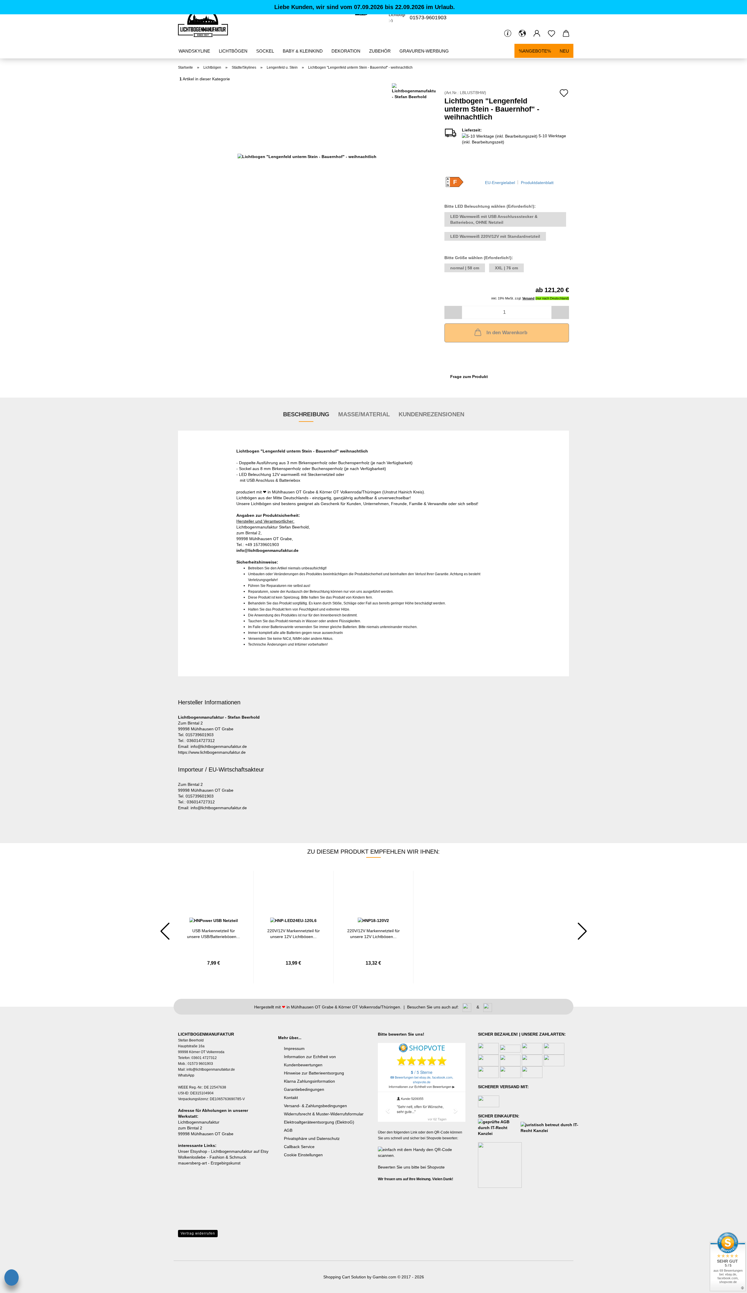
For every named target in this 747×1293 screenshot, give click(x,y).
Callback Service (299, 1146)
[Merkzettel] (551, 33)
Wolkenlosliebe (192, 1157)
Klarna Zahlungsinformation (309, 1081)
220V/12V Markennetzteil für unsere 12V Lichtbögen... (293, 933)
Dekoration (345, 50)
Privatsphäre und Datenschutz (312, 1138)
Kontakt (291, 1097)
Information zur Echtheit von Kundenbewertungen (310, 1060)
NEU (564, 50)
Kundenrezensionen (431, 414)
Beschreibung (306, 414)
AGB (288, 1130)
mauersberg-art (192, 1163)
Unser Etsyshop (192, 1151)
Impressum (294, 1048)
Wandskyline (194, 50)
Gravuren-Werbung (424, 50)
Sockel (265, 50)
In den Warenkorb (506, 332)
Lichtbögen (233, 50)
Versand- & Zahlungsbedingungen (315, 1105)
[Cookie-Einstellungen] (11, 1278)
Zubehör (380, 50)
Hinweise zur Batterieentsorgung (314, 1073)
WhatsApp (186, 1075)
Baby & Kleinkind (303, 50)
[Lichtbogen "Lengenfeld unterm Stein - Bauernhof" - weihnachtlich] (307, 156)
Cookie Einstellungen (303, 1154)
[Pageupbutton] (16, 1262)
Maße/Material (364, 414)
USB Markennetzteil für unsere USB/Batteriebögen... (213, 933)
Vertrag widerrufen (198, 1233)
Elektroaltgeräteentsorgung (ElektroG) (319, 1122)
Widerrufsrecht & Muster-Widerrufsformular (324, 1114)
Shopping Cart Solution (344, 1277)
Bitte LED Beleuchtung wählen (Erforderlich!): (490, 206)
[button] (522, 33)
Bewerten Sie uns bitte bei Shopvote (411, 1167)
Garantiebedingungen (304, 1089)
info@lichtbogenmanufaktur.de (267, 550)
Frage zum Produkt (469, 376)
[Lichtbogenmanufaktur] (205, 22)
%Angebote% (535, 50)
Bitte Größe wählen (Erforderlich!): (478, 257)
